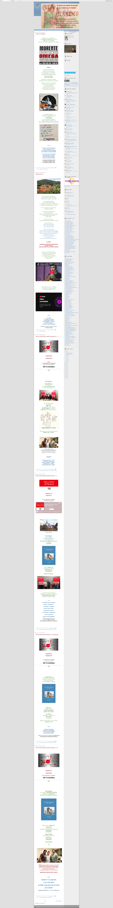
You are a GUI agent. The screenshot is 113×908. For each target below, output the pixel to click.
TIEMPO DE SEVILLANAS (69, 341)
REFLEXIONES (68, 326)
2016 (66, 369)
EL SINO (67, 277)
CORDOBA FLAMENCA (69, 224)
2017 (66, 368)
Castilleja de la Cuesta (69, 192)
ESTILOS (67, 279)
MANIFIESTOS (68, 300)
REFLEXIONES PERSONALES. (70, 328)
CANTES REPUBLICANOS (70, 269)
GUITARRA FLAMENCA (69, 291)
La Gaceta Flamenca (69, 157)
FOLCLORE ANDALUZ (69, 288)
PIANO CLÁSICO (68, 317)
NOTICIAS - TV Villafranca (69, 310)
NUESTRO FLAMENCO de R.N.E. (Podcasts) (72, 239)
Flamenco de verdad (69, 230)
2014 (66, 371)
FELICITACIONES (68, 286)
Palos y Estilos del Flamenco (53, 470)
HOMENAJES (68, 292)
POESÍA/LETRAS (68, 322)
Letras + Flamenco (69, 160)
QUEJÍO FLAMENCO (48, 538)
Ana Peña (67, 164)
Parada (67, 158)
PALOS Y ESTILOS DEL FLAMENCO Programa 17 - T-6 (47, 747)
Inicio (45, 900)
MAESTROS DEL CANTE (69, 299)
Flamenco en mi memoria (70, 107)
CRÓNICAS (67, 274)
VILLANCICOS (68, 345)
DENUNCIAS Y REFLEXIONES (43, 470)
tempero (67, 198)
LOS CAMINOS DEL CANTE (70, 236)
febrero (67, 359)
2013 (66, 372)
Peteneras (54, 629)
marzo (67, 358)
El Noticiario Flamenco (69, 227)
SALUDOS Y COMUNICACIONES (71, 329)
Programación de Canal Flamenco (70, 251)
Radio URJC (50, 897)
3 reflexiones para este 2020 (70, 196)
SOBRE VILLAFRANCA (69, 334)
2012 (66, 373)
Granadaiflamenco (69, 91)
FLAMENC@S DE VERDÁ (70, 143)
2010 (66, 375)
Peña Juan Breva (68, 249)
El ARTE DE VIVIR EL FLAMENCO (71, 225)
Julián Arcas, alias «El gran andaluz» (71, 105)
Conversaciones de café (70, 195)
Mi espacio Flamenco (69, 151)
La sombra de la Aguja (69, 211)
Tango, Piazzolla (68, 108)
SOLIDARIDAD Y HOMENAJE (70, 336)
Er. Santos (67, 154)
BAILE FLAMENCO (68, 263)
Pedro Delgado (72, 35)
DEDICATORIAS (68, 275)
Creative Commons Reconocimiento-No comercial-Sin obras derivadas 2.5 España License (71, 84)
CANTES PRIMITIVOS (69, 268)
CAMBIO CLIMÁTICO (69, 266)
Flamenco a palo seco (69, 229)
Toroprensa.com (68, 113)
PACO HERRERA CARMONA (70, 242)
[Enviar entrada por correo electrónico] (55, 167)
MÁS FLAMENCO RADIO (69, 237)
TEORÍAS (67, 338)
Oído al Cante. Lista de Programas (71, 240)
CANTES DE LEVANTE (69, 267)
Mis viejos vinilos (68, 304)
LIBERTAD (67, 297)
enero (67, 360)
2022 (66, 362)
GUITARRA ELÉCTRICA (69, 290)
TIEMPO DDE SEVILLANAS (70, 339)
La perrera (67, 201)
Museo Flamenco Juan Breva (70, 238)
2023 (66, 361)
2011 (66, 374)
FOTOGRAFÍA (68, 289)
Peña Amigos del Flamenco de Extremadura (49, 122)
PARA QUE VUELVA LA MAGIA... (71, 214)
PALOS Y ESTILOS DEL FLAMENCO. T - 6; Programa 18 (47, 634)
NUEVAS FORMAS (68, 311)
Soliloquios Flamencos (69, 110)
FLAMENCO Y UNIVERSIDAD (70, 231)
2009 (66, 376)
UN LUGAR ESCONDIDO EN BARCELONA (72, 205)
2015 (66, 370)
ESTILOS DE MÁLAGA (69, 280)
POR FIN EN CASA (39, 174)
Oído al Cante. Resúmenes (70, 241)
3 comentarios (52, 167)
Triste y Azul (67, 252)
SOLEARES (67, 335)
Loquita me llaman (68, 161)
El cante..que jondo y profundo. (71, 139)
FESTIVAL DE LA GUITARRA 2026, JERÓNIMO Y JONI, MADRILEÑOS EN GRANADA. (71, 101)
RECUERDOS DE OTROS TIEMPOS (71, 325)
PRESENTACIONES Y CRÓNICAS (71, 323)
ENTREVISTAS (41, 629)
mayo (67, 356)
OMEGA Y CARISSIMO (40, 34)
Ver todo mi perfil (71, 37)
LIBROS (67, 298)
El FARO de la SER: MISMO (70, 111)
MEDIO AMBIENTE (68, 301)
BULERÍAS (67, 265)
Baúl (66, 199)
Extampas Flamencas (69, 99)
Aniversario (67, 202)
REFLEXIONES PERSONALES (70, 327)
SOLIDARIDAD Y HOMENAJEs (70, 337)
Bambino (67, 264)
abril (66, 357)
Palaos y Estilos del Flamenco (70, 314)
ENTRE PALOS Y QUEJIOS (70, 228)
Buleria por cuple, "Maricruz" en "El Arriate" (72, 155)
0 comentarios (52, 329)
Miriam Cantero (68, 302)
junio (67, 355)
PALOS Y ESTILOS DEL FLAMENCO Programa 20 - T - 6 (47, 336)
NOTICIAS (67, 309)
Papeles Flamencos (69, 95)
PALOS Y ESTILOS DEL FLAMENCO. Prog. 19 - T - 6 (46, 475)
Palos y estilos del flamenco (70, 243)
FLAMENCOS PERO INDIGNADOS (71, 287)
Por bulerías (67, 250)
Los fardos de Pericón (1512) (70, 104)
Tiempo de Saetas (69, 170)
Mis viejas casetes (68, 303)
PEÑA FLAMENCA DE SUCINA (70, 247)
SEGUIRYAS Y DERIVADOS (52, 742)
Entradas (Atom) (42, 903)
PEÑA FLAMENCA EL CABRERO (70, 248)
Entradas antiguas (59, 900)
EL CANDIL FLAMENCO (69, 226)
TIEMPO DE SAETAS (69, 340)
